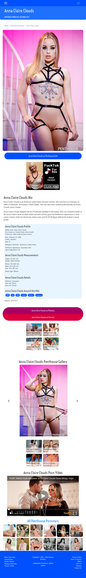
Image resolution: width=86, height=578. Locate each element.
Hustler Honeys (9, 561)
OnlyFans (31, 295)
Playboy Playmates (10, 564)
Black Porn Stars (9, 557)
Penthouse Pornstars (17, 26)
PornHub (24, 295)
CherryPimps (8, 559)
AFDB (17, 295)
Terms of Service (76, 559)
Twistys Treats (9, 566)
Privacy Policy (77, 557)
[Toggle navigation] (78, 3)
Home (6, 26)
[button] (9, 401)
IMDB (7, 295)
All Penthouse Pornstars (43, 521)
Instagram (39, 295)
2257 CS (79, 564)
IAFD (13, 295)
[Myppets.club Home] (5, 3)
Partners (79, 566)
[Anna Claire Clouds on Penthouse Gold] (43, 90)
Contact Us (78, 568)
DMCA (79, 561)
